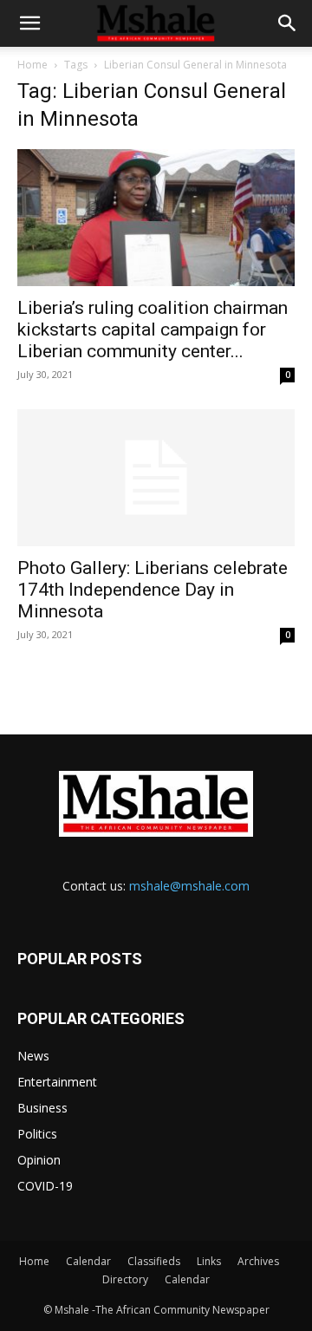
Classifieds (153, 1261)
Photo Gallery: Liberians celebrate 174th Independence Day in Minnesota (152, 590)
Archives (258, 1261)
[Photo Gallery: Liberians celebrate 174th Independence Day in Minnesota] (156, 477)
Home (32, 64)
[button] (29, 23)
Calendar (88, 1261)
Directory (125, 1279)
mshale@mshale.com (189, 886)
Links (209, 1261)
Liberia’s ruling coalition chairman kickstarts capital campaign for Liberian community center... (152, 329)
